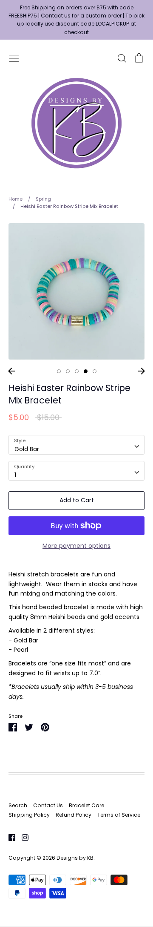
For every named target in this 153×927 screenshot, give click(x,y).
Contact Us (48, 805)
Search (17, 805)
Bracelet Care (86, 805)
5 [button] (94, 371)
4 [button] (86, 371)
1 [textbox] (15, 475)
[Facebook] (8, 836)
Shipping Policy (29, 814)
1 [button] (59, 371)
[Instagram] (21, 836)
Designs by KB (75, 857)
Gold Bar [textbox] (26, 449)
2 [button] (68, 371)
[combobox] (76, 445)
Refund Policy (73, 814)
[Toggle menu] (14, 57)
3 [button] (77, 371)
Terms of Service (118, 814)
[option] (76, 291)
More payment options (76, 545)
